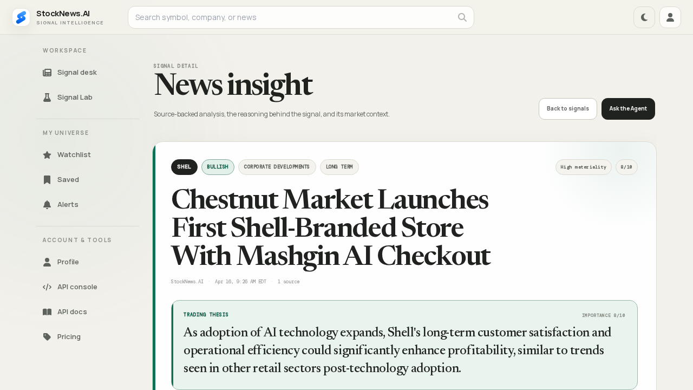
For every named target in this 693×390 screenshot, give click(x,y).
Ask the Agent (628, 108)
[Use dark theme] (644, 17)
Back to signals (568, 108)
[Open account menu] (670, 17)
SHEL (184, 166)
